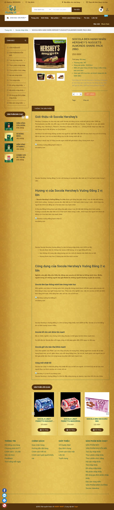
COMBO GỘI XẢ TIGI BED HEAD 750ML (21, 156)
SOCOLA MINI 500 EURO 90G (97, 420)
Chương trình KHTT (13, 448)
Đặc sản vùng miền (16, 103)
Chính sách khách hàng (71, 18)
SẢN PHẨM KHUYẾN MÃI (16, 54)
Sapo (76, 506)
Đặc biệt (97, 24)
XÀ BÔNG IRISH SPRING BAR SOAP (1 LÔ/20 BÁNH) (21, 135)
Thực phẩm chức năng (17, 70)
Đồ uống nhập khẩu (16, 85)
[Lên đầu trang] (109, 503)
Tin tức (86, 18)
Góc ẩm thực (10, 455)
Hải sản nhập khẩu (15, 75)
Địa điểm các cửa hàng (72, 2)
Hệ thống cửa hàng (12, 445)
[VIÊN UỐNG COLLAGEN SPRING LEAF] (10, 126)
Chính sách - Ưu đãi (13, 452)
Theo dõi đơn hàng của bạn (98, 2)
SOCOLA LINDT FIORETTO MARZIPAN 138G (70, 420)
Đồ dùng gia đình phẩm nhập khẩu (17, 96)
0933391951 (16, 2)
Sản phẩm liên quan (42, 387)
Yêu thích (31, 2)
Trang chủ (35, 18)
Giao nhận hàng (38, 445)
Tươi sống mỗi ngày (13, 462)
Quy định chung (65, 448)
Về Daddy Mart (64, 445)
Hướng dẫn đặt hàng (40, 448)
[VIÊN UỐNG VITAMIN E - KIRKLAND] (10, 147)
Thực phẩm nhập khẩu (17, 65)
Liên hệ (94, 18)
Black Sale (105, 24)
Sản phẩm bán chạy (15, 114)
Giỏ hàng (45, 430)
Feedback (9, 458)
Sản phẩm (55, 18)
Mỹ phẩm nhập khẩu (16, 90)
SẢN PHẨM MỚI (14, 48)
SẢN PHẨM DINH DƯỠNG (97, 485)
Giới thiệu (45, 18)
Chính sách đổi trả (39, 452)
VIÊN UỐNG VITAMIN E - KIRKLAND (21, 145)
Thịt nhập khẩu (14, 80)
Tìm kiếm (77, 9)
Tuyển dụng (63, 458)
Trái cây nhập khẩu (16, 60)
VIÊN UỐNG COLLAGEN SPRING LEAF (20, 124)
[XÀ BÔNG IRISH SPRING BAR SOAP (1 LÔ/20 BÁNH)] (10, 137)
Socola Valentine (92, 488)
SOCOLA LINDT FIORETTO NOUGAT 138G (44, 420)
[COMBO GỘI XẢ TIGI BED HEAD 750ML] (10, 158)
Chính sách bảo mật (66, 452)
